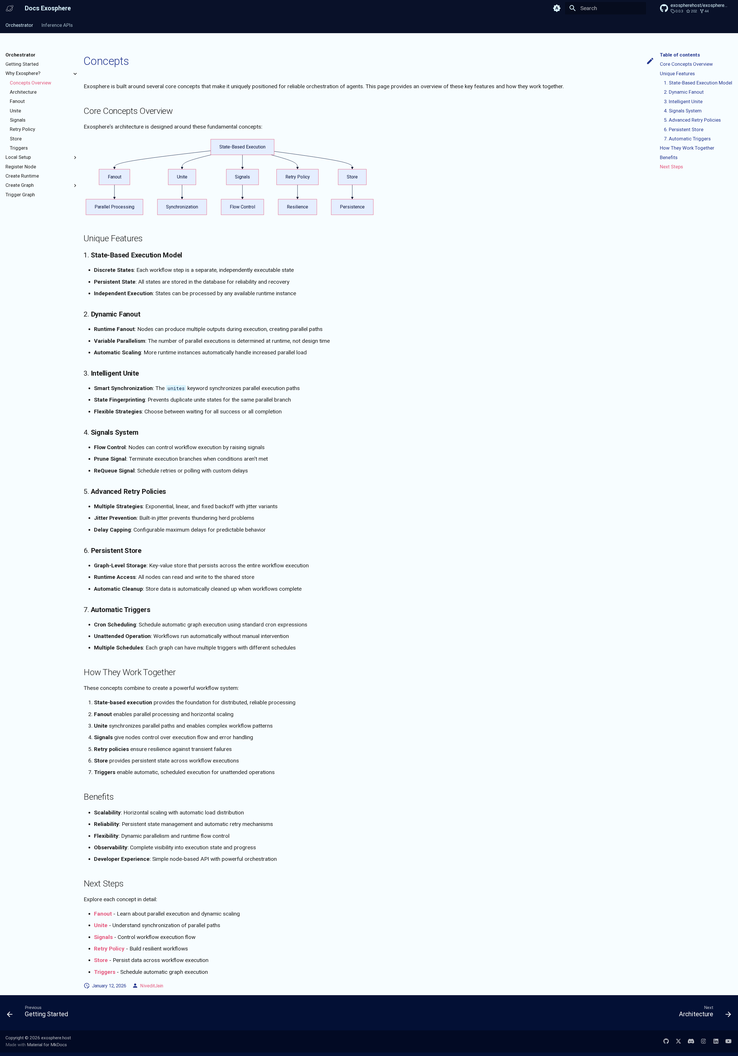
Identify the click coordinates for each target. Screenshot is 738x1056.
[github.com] (665, 1041)
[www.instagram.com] (703, 1041)
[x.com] (678, 1041)
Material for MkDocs (47, 1044)
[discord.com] (691, 1041)
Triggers (104, 972)
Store (101, 960)
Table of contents (680, 55)
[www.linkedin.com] (715, 1041)
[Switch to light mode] (557, 8)
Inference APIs (57, 25)
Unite (101, 925)
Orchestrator (19, 25)
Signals (103, 937)
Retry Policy (109, 948)
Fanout (103, 913)
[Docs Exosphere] (10, 8)
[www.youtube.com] (728, 1041)
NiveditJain (151, 986)
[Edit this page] (650, 61)
